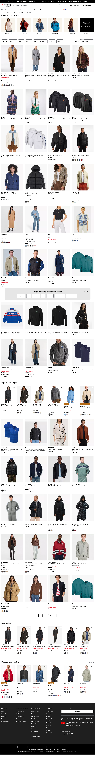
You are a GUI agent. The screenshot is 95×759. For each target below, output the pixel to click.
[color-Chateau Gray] (28, 246)
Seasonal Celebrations (8, 12)
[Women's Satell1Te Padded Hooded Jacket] (83, 138)
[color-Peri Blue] (65, 414)
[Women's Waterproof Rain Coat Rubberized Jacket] (87, 673)
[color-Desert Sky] (9, 697)
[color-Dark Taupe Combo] (5, 572)
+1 (91, 414)
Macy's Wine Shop (35, 721)
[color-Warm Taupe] (7, 572)
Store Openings (34, 731)
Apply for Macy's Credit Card (22, 708)
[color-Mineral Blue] (85, 414)
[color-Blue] (26, 246)
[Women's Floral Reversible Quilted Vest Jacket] (83, 219)
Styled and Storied (50, 732)
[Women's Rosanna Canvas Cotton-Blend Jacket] (36, 102)
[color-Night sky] (83, 692)
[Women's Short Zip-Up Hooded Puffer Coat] (24, 394)
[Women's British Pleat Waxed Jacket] (36, 507)
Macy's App (33, 713)
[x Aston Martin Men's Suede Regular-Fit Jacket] (83, 432)
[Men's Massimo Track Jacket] (12, 507)
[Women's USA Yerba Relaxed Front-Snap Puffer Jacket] (12, 138)
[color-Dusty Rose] (35, 246)
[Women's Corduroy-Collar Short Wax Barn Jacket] (12, 547)
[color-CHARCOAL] (5, 242)
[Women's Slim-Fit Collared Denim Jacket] (40, 673)
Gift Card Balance (20, 716)
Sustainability (49, 730)
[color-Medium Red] (2, 697)
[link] (12, 79)
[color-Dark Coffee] (2, 572)
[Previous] (3, 58)
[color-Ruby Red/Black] (58, 695)
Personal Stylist (34, 723)
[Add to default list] (14, 387)
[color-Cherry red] (82, 160)
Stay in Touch (34, 726)
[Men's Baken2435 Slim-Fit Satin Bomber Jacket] (87, 394)
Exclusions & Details (70, 725)
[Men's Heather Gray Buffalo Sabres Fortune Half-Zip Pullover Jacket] (59, 352)
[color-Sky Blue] (7, 697)
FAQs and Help (4, 708)
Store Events (33, 728)
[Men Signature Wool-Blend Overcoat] (12, 58)
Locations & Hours (35, 711)
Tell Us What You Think (35, 736)
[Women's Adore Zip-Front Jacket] (59, 138)
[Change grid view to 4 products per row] (76, 41)
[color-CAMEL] (2, 242)
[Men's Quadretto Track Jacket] (83, 469)
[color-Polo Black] (36, 412)
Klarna (2, 711)
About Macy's (49, 708)
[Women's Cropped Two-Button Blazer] (12, 177)
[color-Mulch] (20, 412)
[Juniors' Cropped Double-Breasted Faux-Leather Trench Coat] (36, 547)
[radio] (2, 85)
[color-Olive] (77, 160)
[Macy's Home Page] (6, 5)
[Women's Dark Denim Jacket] (59, 588)
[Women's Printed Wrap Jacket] (59, 432)
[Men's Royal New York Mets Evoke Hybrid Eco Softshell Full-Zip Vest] (12, 432)
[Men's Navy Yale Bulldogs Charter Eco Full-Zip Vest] (83, 352)
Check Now (77, 725)
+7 (13, 697)
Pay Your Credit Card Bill (21, 721)
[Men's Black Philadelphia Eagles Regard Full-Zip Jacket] (59, 315)
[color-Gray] (56, 695)
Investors (48, 716)
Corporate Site (49, 713)
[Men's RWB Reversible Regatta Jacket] (59, 547)
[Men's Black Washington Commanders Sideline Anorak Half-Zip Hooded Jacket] (83, 102)
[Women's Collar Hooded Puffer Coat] (8, 394)
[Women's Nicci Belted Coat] (59, 262)
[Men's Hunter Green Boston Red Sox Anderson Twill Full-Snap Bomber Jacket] (83, 262)
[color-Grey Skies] (5, 697)
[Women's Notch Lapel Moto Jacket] (59, 177)
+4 (60, 695)
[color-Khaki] (34, 412)
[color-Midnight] (22, 694)
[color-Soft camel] (52, 530)
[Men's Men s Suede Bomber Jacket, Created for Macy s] (12, 262)
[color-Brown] (26, 572)
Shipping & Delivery (5, 721)
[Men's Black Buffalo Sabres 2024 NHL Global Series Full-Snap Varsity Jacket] (36, 262)
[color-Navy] (79, 160)
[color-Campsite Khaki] (73, 202)
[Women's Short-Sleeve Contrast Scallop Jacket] (59, 219)
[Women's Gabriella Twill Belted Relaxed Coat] (36, 58)
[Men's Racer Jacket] (24, 673)
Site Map (48, 727)
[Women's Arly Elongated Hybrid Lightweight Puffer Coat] (59, 507)
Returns (2, 718)
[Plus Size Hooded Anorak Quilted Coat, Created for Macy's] (12, 588)
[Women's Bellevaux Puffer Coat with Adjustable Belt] (83, 507)
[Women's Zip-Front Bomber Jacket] (83, 177)
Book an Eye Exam (35, 733)
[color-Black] (5, 85)
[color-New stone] (40, 412)
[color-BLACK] (7, 242)
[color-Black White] (11, 85)
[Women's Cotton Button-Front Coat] (36, 352)
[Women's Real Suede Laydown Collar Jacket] (36, 588)
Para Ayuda (3, 716)
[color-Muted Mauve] (67, 414)
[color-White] (77, 240)
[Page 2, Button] (58, 615)
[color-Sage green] (81, 692)
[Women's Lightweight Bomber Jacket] (36, 219)
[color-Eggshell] (67, 653)
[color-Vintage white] (75, 160)
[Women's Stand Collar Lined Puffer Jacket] (71, 635)
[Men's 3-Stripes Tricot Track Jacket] (55, 673)
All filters (86, 291)
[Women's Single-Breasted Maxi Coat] (12, 219)
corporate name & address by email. (69, 751)
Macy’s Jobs (48, 722)
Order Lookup (4, 713)
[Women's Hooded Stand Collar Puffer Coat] (40, 635)
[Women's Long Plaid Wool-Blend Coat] (12, 102)
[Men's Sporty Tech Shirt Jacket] (36, 469)
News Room (48, 725)
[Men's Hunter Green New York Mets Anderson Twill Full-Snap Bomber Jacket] (83, 588)
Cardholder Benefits (20, 711)
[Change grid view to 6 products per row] (78, 41)
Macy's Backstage (35, 716)
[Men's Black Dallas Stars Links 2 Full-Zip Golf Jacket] (36, 315)
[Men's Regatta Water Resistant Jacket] (8, 673)
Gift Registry (33, 738)
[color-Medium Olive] (28, 202)
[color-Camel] (2, 85)
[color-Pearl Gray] (20, 694)
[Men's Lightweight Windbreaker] (40, 394)
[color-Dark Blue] (54, 695)
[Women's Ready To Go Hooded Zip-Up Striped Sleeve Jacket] (59, 58)
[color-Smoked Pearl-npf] (49, 414)
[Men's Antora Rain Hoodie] (55, 394)
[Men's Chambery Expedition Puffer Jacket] (12, 469)
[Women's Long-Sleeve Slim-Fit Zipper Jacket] (71, 394)
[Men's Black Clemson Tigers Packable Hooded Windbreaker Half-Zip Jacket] (59, 102)
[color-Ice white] (5, 490)
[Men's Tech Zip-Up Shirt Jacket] (59, 469)
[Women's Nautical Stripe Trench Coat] (12, 352)
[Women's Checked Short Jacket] (83, 58)
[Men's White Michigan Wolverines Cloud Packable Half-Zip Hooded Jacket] (36, 138)
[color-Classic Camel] (2, 611)
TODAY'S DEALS (10, 1)
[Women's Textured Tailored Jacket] (83, 315)
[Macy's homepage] (2, 13)
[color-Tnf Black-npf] (52, 414)
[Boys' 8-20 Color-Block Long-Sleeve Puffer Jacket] (36, 177)
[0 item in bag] (93, 5)
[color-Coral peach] (85, 692)
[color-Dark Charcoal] (9, 85)
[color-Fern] (75, 202)
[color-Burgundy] (7, 85)
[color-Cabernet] (75, 530)
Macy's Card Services (20, 718)
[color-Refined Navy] (38, 412)
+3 (13, 85)
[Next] (21, 58)
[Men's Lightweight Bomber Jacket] (83, 547)
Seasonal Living (17, 12)
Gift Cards (18, 713)
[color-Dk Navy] (7, 611)
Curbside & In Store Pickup (36, 708)
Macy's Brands (34, 718)
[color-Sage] (33, 246)
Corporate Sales (49, 711)
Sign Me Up (77, 711)
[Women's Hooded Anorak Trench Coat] (71, 673)
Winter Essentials (25, 12)
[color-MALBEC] (9, 242)
